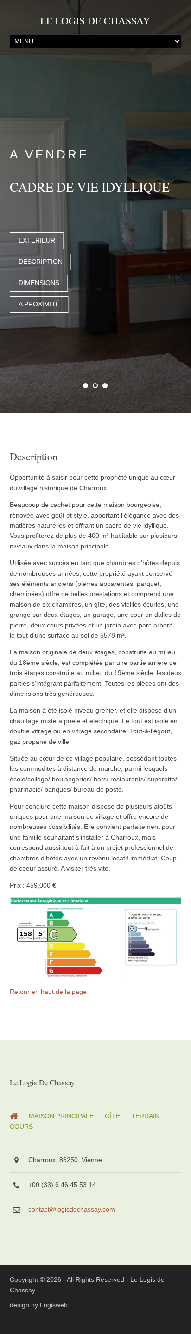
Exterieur (37, 240)
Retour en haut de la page (48, 989)
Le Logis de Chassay (95, 20)
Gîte (112, 1113)
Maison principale (61, 1113)
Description (41, 261)
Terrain (145, 1113)
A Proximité (39, 304)
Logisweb (54, 1302)
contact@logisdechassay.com (71, 1206)
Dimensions (39, 282)
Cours (21, 1123)
